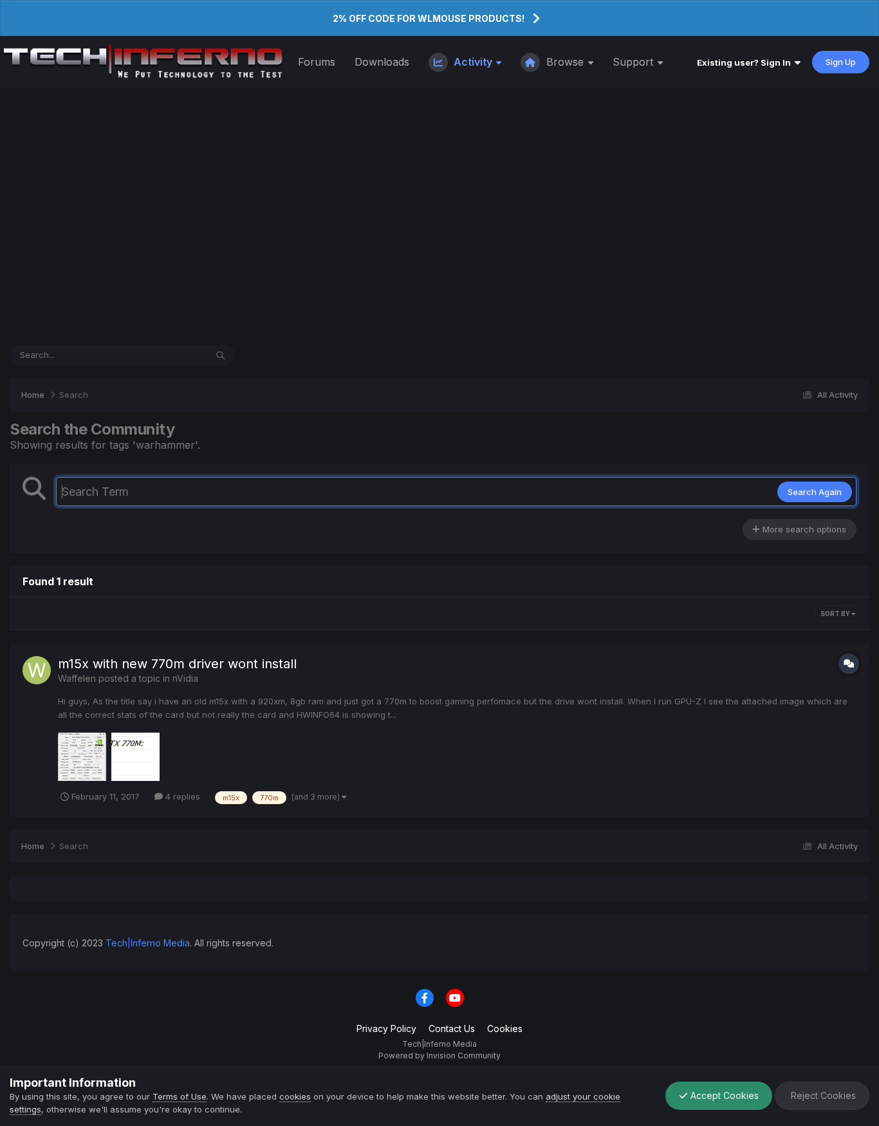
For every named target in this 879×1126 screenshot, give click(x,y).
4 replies (181, 796)
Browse (565, 61)
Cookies (505, 1028)
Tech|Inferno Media (148, 942)
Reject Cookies (822, 1095)
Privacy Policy (386, 1028)
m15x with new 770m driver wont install (177, 663)
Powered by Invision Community (439, 1055)
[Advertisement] (439, 216)
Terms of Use (180, 1096)
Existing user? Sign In (746, 62)
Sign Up (841, 62)
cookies (295, 1096)
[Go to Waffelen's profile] (37, 670)
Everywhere (166, 355)
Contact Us (452, 1028)
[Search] (220, 355)
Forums (316, 61)
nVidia (185, 678)
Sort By (835, 613)
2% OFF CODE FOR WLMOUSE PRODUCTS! (428, 18)
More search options (803, 529)
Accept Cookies (723, 1095)
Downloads (382, 61)
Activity (473, 61)
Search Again (815, 492)
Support (634, 61)
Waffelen (77, 678)
